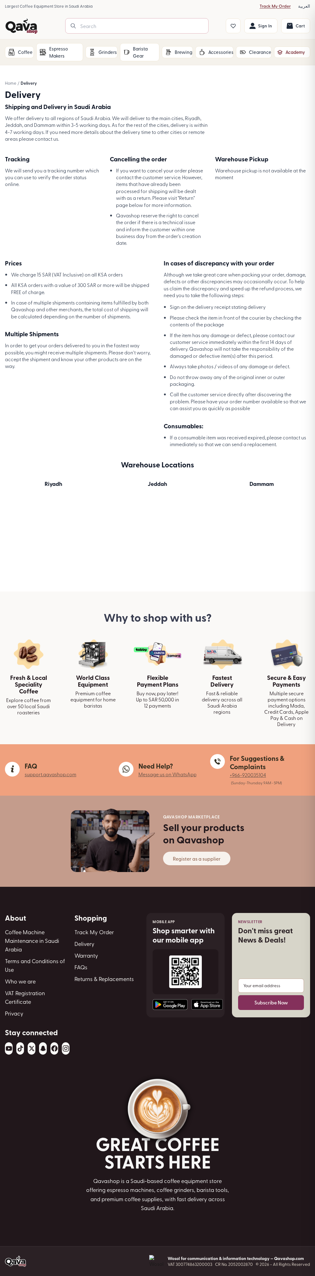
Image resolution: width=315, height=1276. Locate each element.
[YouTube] (9, 1048)
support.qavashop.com (50, 774)
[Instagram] (66, 1048)
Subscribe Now (271, 1002)
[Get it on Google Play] (170, 1004)
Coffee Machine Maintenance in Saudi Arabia (32, 940)
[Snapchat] (43, 1048)
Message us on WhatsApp (167, 774)
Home (10, 83)
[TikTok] (20, 1048)
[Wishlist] (233, 25)
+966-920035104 (248, 774)
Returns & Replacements (104, 979)
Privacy (14, 1013)
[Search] (73, 26)
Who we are (20, 981)
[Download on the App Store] (207, 1004)
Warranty (86, 955)
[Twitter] (31, 1048)
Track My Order (275, 6)
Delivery (84, 943)
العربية (304, 6)
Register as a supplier (197, 858)
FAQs (80, 967)
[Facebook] (54, 1048)
